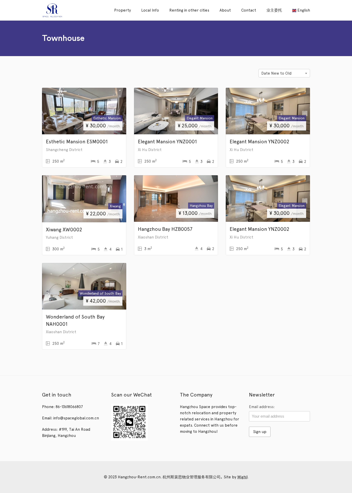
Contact (248, 10)
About (225, 10)
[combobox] (284, 73)
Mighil (242, 477)
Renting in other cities (189, 10)
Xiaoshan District (153, 237)
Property (122, 10)
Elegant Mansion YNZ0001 (167, 141)
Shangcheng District (64, 149)
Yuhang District (59, 237)
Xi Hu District (150, 149)
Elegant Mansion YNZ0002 (259, 141)
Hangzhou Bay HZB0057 (165, 229)
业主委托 (274, 10)
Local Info (150, 10)
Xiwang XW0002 (64, 229)
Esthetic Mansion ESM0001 (76, 141)
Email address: (262, 406)
